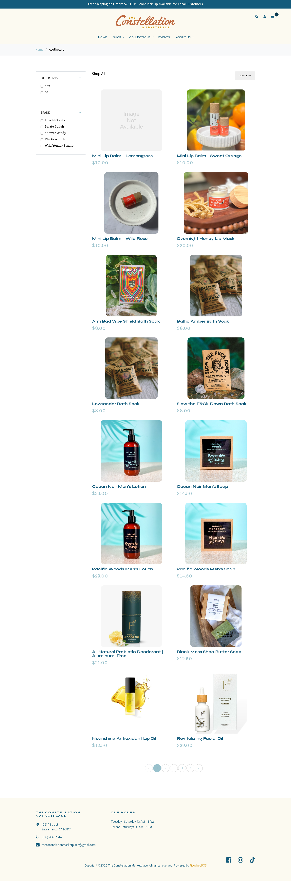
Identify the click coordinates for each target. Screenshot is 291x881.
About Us (183, 37)
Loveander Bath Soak (116, 403)
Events (164, 37)
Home (102, 37)
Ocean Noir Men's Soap (202, 486)
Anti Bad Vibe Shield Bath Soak (126, 321)
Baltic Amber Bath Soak (203, 321)
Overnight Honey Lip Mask (206, 238)
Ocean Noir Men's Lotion (119, 486)
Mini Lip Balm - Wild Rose (120, 238)
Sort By (244, 75)
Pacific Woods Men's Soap (206, 569)
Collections (139, 37)
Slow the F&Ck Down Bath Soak (212, 403)
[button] (265, 16)
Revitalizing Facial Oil (200, 738)
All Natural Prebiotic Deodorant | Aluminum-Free (127, 653)
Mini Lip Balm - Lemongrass (122, 155)
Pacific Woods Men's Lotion (122, 569)
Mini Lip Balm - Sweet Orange (209, 155)
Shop (117, 37)
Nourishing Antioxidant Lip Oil (124, 738)
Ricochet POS (198, 865)
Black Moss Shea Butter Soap (209, 651)
